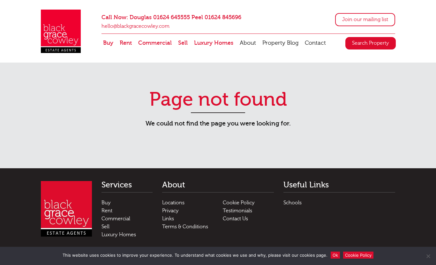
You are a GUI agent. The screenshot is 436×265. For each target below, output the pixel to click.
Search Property (370, 43)
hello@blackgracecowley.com (135, 26)
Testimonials (237, 211)
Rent (126, 43)
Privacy (170, 211)
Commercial (155, 43)
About (248, 43)
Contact (315, 43)
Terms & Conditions (185, 227)
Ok (335, 255)
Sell (183, 43)
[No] (428, 256)
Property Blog (280, 43)
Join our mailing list (365, 19)
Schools (292, 203)
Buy (108, 43)
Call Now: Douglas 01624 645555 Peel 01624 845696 (171, 17)
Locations (173, 203)
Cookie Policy (239, 203)
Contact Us (235, 219)
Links (168, 219)
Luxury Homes (213, 43)
